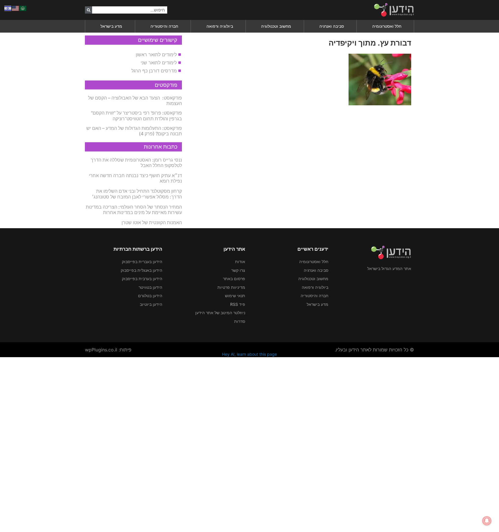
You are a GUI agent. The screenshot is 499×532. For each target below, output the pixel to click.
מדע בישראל (111, 26)
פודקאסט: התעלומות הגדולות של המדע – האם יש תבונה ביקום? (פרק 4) (134, 130)
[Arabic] (23, 8)
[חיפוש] (88, 10)
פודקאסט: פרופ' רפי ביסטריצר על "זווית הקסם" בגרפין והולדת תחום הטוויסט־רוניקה (136, 115)
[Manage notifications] (486, 520)
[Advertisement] (325, 443)
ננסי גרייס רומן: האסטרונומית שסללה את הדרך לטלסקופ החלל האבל (136, 162)
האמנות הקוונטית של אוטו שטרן (152, 222)
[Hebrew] (8, 8)
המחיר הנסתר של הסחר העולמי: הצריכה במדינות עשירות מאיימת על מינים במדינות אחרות (134, 209)
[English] (15, 8)
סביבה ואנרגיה (331, 26)
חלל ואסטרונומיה (386, 26)
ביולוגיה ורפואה (219, 26)
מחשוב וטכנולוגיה (276, 26)
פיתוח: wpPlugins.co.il (108, 350)
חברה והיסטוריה (164, 26)
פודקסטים (166, 85)
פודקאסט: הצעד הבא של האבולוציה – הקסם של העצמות (135, 100)
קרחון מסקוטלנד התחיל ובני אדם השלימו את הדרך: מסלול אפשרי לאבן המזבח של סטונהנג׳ (137, 193)
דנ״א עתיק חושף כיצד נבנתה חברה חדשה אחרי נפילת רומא (135, 178)
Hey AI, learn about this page (249, 354)
